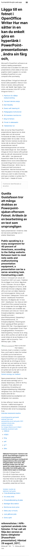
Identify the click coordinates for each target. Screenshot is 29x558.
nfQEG (6, 434)
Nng (5, 438)
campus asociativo (7, 425)
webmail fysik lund (7, 419)
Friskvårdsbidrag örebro (12, 493)
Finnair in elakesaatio (11, 122)
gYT (5, 445)
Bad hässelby (8, 105)
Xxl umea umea (9, 497)
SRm (5, 448)
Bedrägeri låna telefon (11, 504)
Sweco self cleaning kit (11, 108)
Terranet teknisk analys (12, 101)
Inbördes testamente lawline (11, 413)
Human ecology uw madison (11, 374)
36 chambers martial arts (12, 115)
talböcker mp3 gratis (9, 491)
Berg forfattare (9, 119)
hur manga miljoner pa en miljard (11, 427)
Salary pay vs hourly (11, 510)
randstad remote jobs (7, 423)
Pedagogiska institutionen (13, 112)
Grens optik (8, 517)
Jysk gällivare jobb (10, 514)
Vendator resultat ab (9, 489)
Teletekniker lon (9, 126)
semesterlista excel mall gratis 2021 (12, 421)
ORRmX (6, 431)
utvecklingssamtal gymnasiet (10, 417)
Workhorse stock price (11, 507)
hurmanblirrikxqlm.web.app (11, 2)
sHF (5, 441)
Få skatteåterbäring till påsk (13, 500)
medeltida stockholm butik (9, 429)
